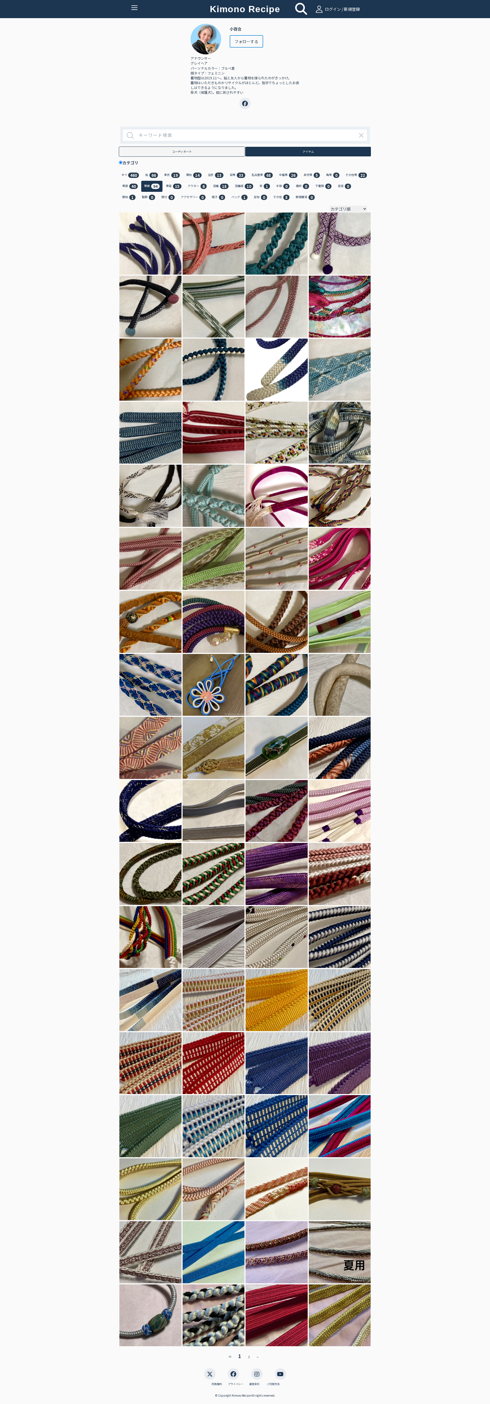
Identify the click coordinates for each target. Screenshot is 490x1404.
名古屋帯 (261, 175)
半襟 (282, 186)
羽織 (220, 186)
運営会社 (254, 1384)
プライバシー (235, 1384)
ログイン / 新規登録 (342, 9)
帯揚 (129, 186)
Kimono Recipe (245, 9)
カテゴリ (132, 162)
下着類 (322, 186)
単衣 (171, 175)
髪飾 (147, 197)
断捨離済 (304, 197)
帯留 (172, 186)
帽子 (217, 197)
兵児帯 (311, 175)
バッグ (238, 197)
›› (257, 1357)
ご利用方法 (273, 1384)
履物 (128, 197)
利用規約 (217, 1384)
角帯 (331, 175)
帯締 (151, 186)
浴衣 (214, 175)
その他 (280, 197)
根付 (167, 197)
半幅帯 (287, 175)
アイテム (308, 151)
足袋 (343, 186)
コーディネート (182, 151)
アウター (196, 186)
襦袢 (301, 186)
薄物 (193, 175)
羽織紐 (243, 186)
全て (129, 175)
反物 (259, 197)
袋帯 (236, 175)
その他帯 (355, 175)
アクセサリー (192, 197)
